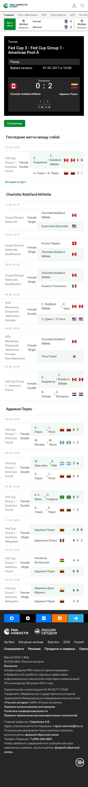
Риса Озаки (49, 356)
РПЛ (44, 15)
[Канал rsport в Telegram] (75, 618)
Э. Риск (60, 319)
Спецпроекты (14, 649)
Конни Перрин (51, 243)
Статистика (14, 123)
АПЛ (72, 15)
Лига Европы (58, 15)
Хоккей (79, 642)
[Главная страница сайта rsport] (24, 5)
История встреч (15, 182)
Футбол (9, 642)
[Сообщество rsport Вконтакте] (44, 618)
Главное (9, 15)
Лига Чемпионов (27, 15)
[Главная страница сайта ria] (4, 5)
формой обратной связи (42, 734)
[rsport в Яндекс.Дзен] (28, 618)
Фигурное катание (31, 642)
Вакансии (10, 666)
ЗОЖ (66, 642)
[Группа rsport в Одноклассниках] (60, 618)
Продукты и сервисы (60, 649)
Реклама (34, 649)
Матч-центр (10, 24)
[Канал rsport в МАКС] (12, 618)
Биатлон (53, 642)
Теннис (13, 41)
